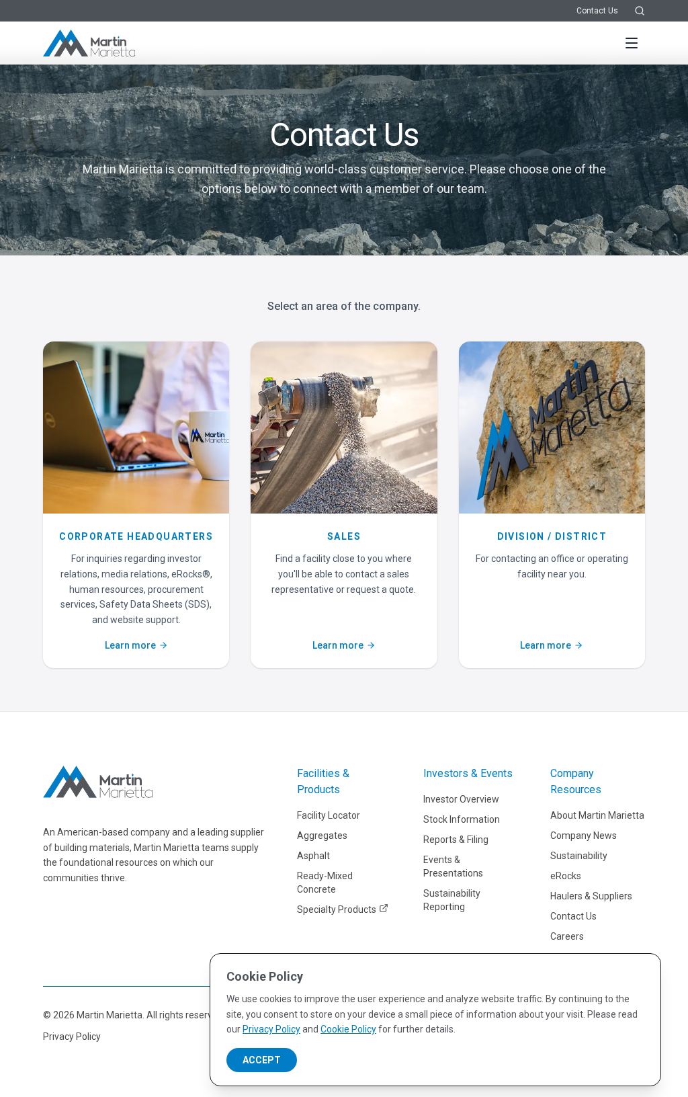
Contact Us (597, 10)
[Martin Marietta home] (98, 782)
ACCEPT (262, 1060)
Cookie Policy (348, 1029)
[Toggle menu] (631, 43)
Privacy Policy (72, 1036)
